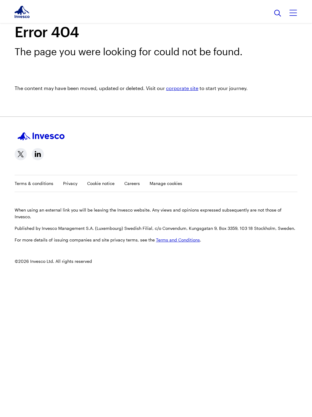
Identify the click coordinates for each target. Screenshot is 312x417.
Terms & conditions (34, 183)
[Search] (277, 13)
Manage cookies (166, 183)
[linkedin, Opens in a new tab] (38, 154)
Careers (132, 183)
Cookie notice (101, 183)
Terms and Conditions (178, 239)
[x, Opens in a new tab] (21, 154)
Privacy (70, 183)
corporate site (182, 88)
